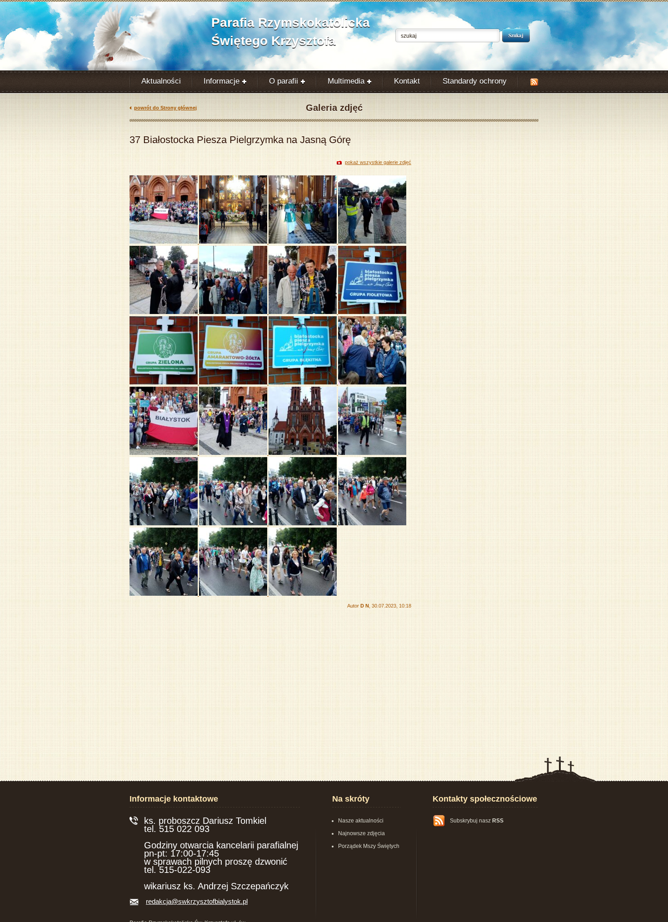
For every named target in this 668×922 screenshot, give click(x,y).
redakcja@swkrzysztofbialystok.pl (197, 901)
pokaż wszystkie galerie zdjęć (378, 162)
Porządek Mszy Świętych (368, 846)
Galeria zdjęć (334, 108)
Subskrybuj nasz (476, 820)
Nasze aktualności (361, 820)
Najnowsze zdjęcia (361, 833)
